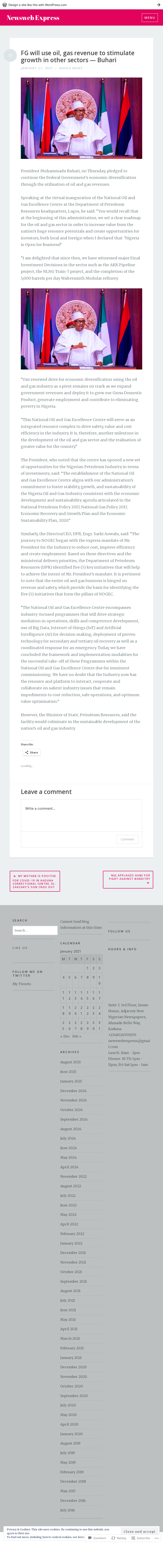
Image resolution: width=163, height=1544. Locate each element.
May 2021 (68, 1319)
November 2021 (73, 1262)
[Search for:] (35, 930)
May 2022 (68, 1214)
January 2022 (71, 1243)
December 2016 (73, 1500)
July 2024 (68, 1138)
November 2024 (73, 1100)
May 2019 (68, 1462)
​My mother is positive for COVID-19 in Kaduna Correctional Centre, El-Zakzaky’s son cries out (34, 881)
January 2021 (71, 1358)
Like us (20, 948)
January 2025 (71, 1081)
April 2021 (68, 1329)
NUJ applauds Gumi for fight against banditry (129, 877)
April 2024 (69, 1167)
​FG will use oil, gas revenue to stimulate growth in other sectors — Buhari (78, 56)
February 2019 (72, 1472)
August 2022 (70, 1186)
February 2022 (72, 1234)
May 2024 (68, 1157)
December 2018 (73, 1481)
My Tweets (22, 984)
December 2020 (73, 1367)
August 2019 (70, 1443)
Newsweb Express (33, 17)
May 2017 (68, 1491)
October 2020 (71, 1386)
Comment (127, 839)
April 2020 (69, 1424)
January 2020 (71, 1434)
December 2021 (73, 1253)
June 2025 (68, 1072)
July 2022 (68, 1195)
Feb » (77, 1036)
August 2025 (70, 1062)
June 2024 (68, 1148)
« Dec (65, 1036)
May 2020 (68, 1415)
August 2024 (70, 1129)
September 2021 (73, 1281)
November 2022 (73, 1176)
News (77, 68)
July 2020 (68, 1405)
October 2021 (71, 1272)
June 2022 (68, 1205)
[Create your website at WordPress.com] (81, 5)
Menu (150, 18)
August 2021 (70, 1291)
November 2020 (73, 1376)
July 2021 (67, 1300)
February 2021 (72, 1348)
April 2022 (69, 1224)
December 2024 (73, 1091)
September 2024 (74, 1119)
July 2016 (67, 1510)
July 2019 (67, 1453)
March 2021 (70, 1338)
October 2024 (71, 1110)
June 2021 (68, 1310)
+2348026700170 (122, 1035)
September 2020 (74, 1396)
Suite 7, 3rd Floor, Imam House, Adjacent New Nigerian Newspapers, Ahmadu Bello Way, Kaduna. (128, 1017)
